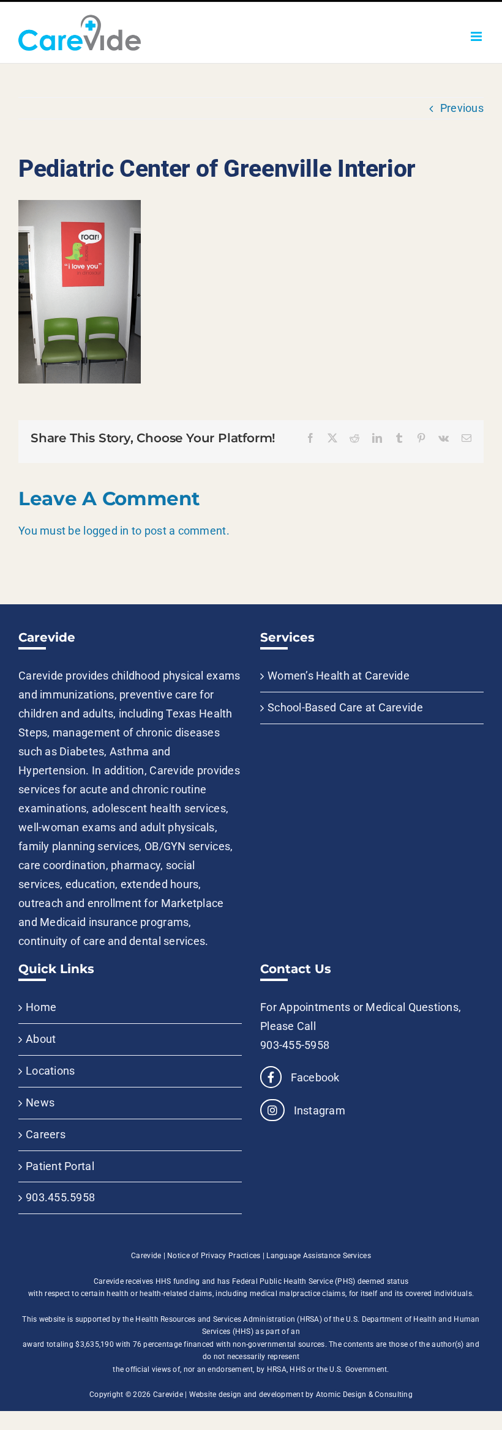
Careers (46, 1134)
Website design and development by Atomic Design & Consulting (301, 1394)
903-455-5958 (294, 1045)
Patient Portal (60, 1166)
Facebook (313, 1077)
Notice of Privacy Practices (213, 1255)
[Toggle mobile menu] (477, 36)
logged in (106, 530)
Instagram (318, 1110)
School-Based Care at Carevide (345, 707)
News (40, 1102)
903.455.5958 (60, 1197)
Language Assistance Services (318, 1255)
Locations (50, 1070)
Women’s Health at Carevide (339, 675)
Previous (462, 108)
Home (41, 1007)
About (41, 1038)
